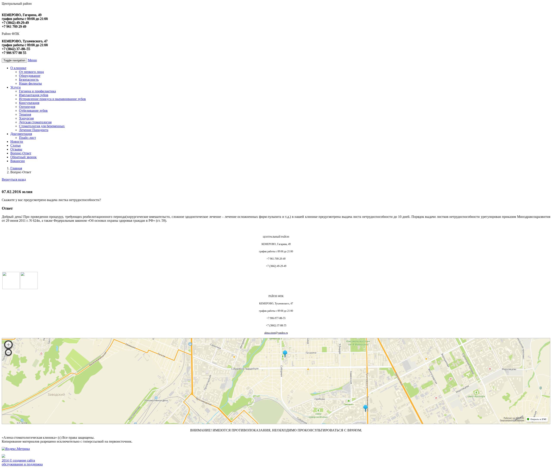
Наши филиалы (30, 83)
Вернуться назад (14, 179)
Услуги (15, 87)
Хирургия (26, 118)
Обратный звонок (23, 157)
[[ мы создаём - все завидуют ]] (3, 456)
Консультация (29, 103)
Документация (21, 134)
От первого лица (31, 72)
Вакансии (17, 161)
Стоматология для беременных (42, 126)
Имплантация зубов (33, 95)
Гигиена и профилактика (37, 91)
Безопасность (29, 79)
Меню (32, 60)
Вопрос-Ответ (20, 153)
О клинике (18, 68)
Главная (16, 168)
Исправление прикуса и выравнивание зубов (52, 99)
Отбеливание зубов (33, 110)
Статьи (15, 145)
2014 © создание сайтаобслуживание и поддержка (22, 462)
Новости (16, 141)
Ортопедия (27, 106)
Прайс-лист (27, 137)
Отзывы (16, 149)
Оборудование (29, 75)
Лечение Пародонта (33, 130)
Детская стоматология (35, 122)
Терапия (25, 114)
